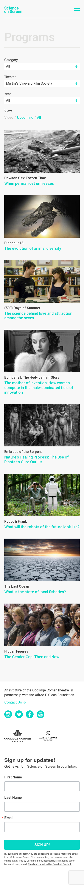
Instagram (8, 714)
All (39, 117)
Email (8, 817)
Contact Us (13, 702)
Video (8, 117)
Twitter (19, 714)
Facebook (30, 714)
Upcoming (25, 117)
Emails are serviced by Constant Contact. (50, 864)
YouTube (40, 714)
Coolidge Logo (20, 736)
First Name (13, 777)
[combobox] (42, 66)
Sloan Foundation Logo (50, 736)
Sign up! (42, 845)
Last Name (13, 797)
